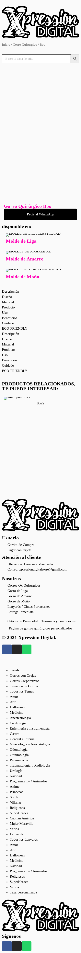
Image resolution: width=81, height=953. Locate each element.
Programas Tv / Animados (28, 781)
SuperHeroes (19, 813)
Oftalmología (19, 755)
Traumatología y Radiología (30, 765)
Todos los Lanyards (24, 839)
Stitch (40, 403)
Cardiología (18, 723)
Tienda (14, 670)
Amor (14, 697)
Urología (16, 771)
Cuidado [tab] (8, 323)
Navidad (16, 776)
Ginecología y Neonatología (30, 744)
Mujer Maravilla (21, 824)
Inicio (6, 44)
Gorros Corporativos (24, 681)
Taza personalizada (23, 892)
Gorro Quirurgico (25, 44)
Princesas (16, 792)
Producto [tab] (8, 307)
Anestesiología (20, 718)
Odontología (19, 749)
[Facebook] (7, 649)
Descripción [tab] (10, 291)
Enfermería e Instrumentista (30, 728)
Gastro (14, 734)
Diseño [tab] (7, 297)
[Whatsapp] (26, 649)
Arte (13, 702)
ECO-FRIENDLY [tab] (14, 328)
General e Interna (22, 739)
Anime (14, 786)
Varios (14, 829)
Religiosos (17, 808)
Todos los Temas (22, 691)
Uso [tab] (5, 313)
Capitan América (22, 818)
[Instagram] (17, 649)
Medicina (16, 712)
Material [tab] (8, 302)
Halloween (17, 707)
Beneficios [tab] (9, 318)
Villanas (15, 802)
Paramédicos (19, 760)
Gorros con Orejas (23, 675)
